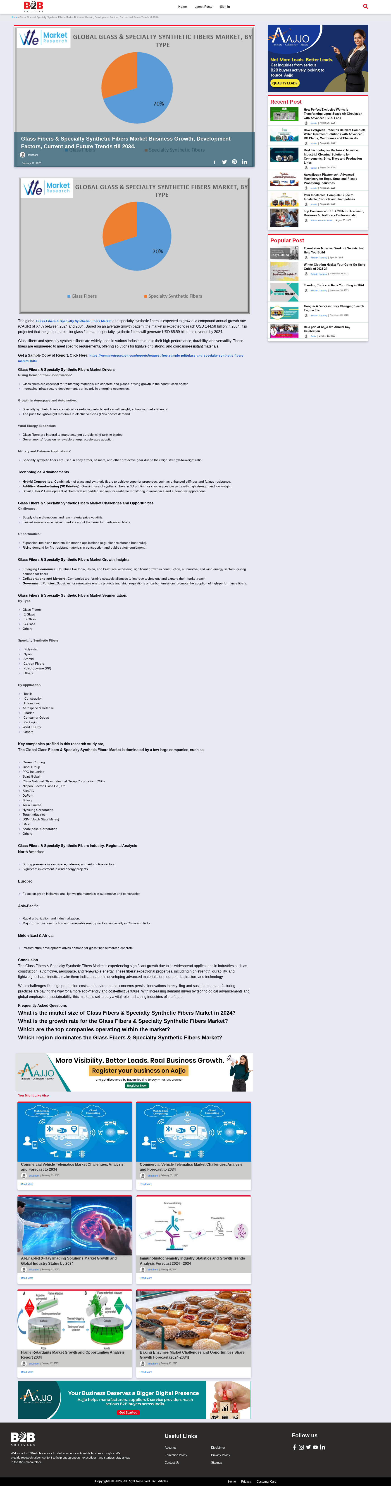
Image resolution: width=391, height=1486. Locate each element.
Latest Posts (203, 6)
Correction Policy (176, 1455)
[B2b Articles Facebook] (215, 161)
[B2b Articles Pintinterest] (235, 161)
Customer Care (266, 1481)
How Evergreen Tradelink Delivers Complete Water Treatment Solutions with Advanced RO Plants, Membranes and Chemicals (334, 134)
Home (182, 6)
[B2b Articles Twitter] (225, 161)
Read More (27, 1184)
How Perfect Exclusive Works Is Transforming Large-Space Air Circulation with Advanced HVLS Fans (333, 113)
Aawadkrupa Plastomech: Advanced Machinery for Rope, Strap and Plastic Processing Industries (330, 179)
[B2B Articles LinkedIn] (323, 1447)
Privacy (246, 1481)
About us (170, 1447)
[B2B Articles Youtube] (316, 1447)
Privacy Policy (220, 1455)
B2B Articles (160, 1481)
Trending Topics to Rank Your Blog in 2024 (334, 285)
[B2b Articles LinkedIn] (245, 162)
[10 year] (134, 1400)
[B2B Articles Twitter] (309, 1447)
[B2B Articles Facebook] (295, 1447)
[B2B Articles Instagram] (302, 1447)
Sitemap (216, 1462)
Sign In (225, 6)
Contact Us (172, 1462)
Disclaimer (218, 1447)
